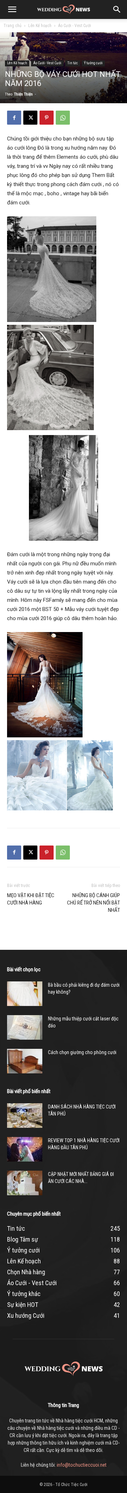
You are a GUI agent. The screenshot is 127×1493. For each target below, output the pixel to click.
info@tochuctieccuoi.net (82, 1465)
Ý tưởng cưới (93, 63)
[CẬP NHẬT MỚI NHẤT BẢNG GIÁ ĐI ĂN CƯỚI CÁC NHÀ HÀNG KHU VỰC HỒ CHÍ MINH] (24, 1183)
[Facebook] (14, 118)
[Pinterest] (47, 118)
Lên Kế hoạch (40, 25)
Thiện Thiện (23, 94)
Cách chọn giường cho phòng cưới (82, 1052)
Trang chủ (13, 25)
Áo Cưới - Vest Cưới (74, 25)
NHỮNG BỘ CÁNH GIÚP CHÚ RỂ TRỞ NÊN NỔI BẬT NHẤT (93, 902)
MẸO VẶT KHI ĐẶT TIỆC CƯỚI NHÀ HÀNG (30, 899)
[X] (30, 118)
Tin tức (72, 63)
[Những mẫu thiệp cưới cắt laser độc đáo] (24, 1027)
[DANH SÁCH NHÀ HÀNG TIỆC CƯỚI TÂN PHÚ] (24, 1115)
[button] (12, 9)
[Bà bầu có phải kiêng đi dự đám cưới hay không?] (24, 993)
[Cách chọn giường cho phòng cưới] (24, 1061)
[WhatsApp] (63, 118)
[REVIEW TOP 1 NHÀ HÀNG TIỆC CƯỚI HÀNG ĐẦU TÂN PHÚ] (24, 1149)
